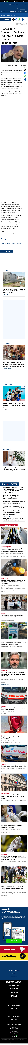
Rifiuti (13, 243)
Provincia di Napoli (14, 239)
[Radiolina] (14, 956)
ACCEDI (25, 1)
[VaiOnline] (14, 993)
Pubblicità (14, 1008)
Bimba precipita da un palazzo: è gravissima (13, 766)
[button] (13, 19)
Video (11, 8)
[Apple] (14, 1028)
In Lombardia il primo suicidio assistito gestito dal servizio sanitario (14, 502)
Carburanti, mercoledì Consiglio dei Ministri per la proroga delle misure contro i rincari (13, 796)
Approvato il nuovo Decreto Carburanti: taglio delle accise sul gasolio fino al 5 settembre (12, 497)
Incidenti (20, 11)
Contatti (14, 1011)
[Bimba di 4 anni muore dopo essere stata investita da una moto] (14, 695)
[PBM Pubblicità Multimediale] (14, 996)
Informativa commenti (14, 1016)
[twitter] (2, 1)
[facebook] (4, 1)
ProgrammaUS (4, 8)
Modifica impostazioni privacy (14, 1013)
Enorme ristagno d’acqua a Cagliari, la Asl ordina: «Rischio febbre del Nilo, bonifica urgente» (14, 290)
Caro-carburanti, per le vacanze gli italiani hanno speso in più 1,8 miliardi (13, 507)
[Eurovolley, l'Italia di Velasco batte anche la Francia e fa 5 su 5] (14, 393)
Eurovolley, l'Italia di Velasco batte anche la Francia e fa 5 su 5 (14, 405)
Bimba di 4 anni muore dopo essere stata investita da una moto (13, 519)
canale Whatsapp (21, 67)
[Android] (14, 1032)
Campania (5, 239)
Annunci (14, 973)
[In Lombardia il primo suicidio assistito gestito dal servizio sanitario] (14, 602)
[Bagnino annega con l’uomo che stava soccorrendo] (14, 724)
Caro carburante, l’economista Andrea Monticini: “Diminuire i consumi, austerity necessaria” (14, 512)
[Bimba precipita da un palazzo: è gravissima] (14, 753)
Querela (19, 243)
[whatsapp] (7, 1)
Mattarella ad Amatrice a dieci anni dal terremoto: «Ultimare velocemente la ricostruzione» (12, 888)
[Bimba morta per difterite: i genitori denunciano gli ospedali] (14, 813)
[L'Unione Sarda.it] (14, 4)
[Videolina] (14, 949)
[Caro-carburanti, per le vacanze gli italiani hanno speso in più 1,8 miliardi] (14, 630)
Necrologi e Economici (14, 1005)
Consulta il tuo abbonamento (14, 965)
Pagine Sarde (14, 976)
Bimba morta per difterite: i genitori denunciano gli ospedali (11, 826)
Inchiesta (7, 243)
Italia (22, 8)
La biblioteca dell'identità (14, 970)
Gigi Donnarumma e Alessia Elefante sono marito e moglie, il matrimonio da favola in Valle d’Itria (14, 469)
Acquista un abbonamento (14, 967)
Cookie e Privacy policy (14, 1002)
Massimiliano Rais (6, 516)
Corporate (14, 1019)
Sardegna (17, 8)
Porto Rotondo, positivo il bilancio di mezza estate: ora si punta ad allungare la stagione (13, 364)
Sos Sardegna (12, 11)
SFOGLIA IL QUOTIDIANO (8, 15)
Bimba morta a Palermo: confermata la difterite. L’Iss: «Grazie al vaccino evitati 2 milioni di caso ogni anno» (13, 857)
